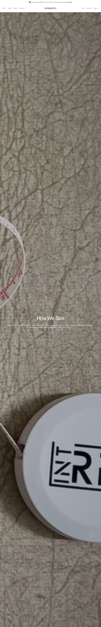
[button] (88, 8)
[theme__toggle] (83, 8)
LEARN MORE (69, 2)
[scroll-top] (97, 623)
